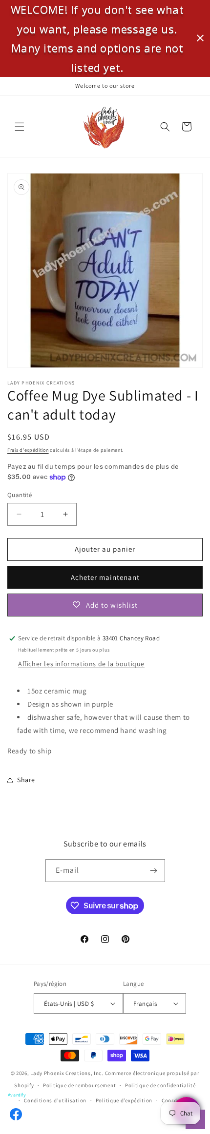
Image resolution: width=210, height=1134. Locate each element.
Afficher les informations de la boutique (81, 663)
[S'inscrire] (154, 870)
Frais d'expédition (28, 450)
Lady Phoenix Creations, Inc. (67, 1073)
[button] (19, 126)
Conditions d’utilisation (55, 1100)
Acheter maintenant (105, 577)
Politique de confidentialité (160, 1085)
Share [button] (26, 779)
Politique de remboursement (79, 1085)
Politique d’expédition (124, 1100)
